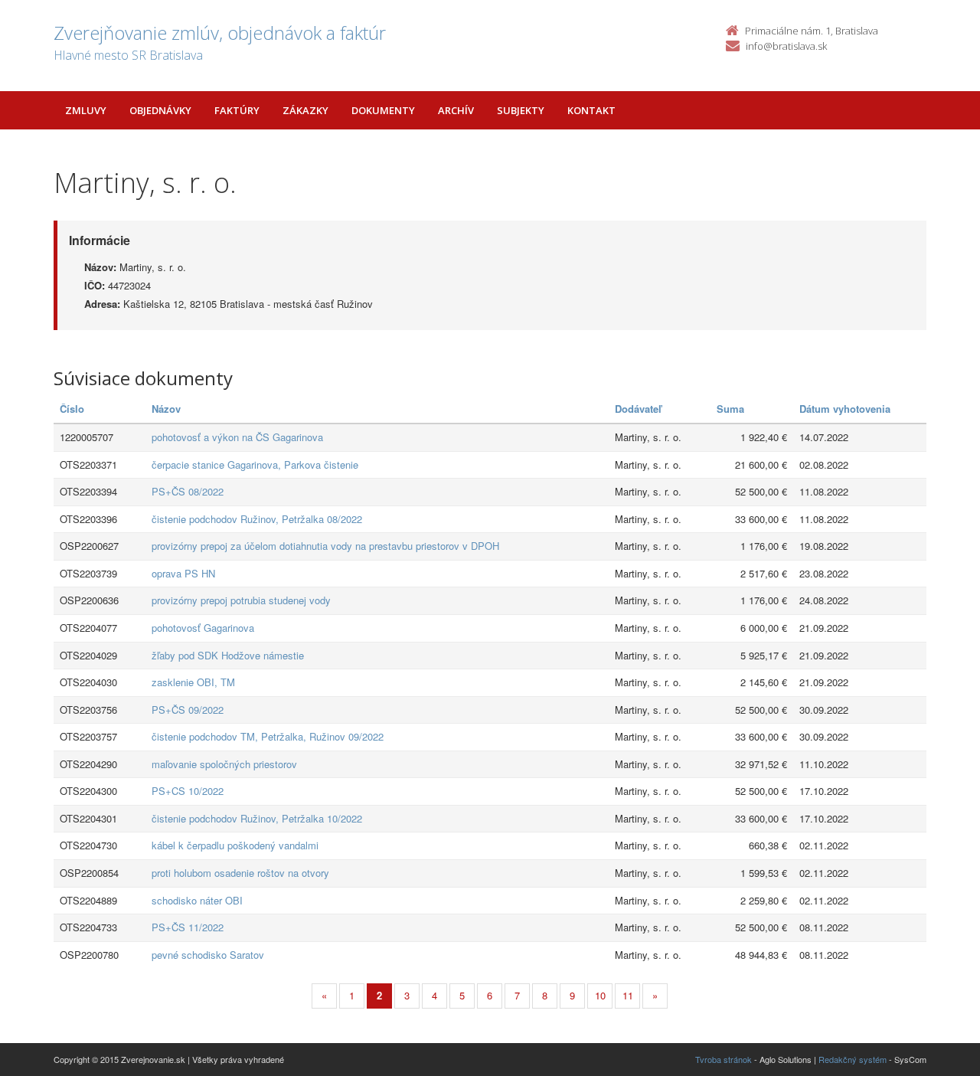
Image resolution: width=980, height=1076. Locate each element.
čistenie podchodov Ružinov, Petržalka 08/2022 (257, 519)
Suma (730, 408)
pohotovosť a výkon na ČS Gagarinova (237, 437)
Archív (456, 110)
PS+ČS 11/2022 (188, 927)
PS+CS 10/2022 (188, 790)
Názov (166, 408)
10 (600, 995)
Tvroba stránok (723, 1059)
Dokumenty (383, 110)
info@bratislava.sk (786, 46)
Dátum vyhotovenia (844, 408)
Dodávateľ (638, 408)
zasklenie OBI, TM (193, 682)
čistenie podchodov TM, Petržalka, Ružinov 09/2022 (268, 736)
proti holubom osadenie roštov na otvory (240, 872)
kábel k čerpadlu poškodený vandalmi (235, 845)
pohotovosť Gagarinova (203, 627)
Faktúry (237, 110)
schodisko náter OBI (197, 900)
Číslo (72, 408)
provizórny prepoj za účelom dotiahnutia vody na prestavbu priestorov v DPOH (325, 545)
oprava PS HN (183, 573)
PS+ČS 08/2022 (188, 491)
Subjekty (520, 110)
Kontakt (591, 110)
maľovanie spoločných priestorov (224, 764)
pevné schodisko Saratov (208, 954)
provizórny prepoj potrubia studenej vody (241, 600)
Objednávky (160, 110)
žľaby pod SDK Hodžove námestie (228, 655)
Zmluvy (85, 110)
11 (627, 995)
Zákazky (305, 110)
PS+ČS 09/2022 (188, 709)
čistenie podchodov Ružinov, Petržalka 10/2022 (257, 818)
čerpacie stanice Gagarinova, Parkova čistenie (255, 464)
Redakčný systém (852, 1059)
